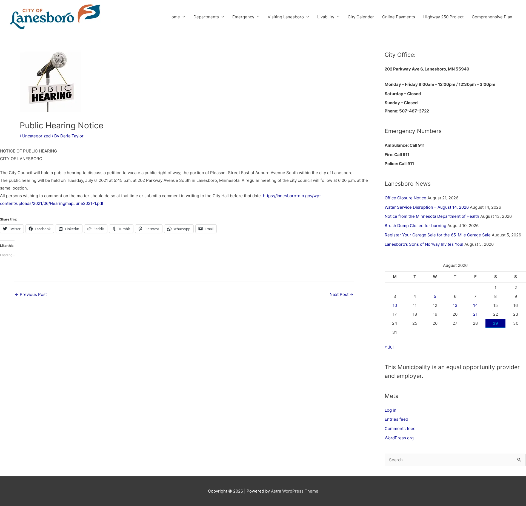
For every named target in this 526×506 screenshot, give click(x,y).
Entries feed (396, 419)
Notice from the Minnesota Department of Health (432, 216)
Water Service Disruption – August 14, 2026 (427, 207)
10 (395, 305)
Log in (390, 410)
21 (475, 314)
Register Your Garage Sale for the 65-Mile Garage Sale (438, 235)
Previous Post (31, 294)
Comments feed (400, 428)
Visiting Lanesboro (286, 16)
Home (174, 16)
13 (455, 305)
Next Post (341, 294)
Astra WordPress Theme (294, 491)
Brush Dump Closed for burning (415, 225)
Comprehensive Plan (492, 16)
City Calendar (361, 16)
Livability (325, 16)
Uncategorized (36, 135)
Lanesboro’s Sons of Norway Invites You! (424, 244)
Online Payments (398, 16)
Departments (206, 16)
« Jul (389, 347)
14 (475, 305)
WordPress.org (399, 437)
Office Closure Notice (405, 197)
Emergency (243, 16)
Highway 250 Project (443, 16)
